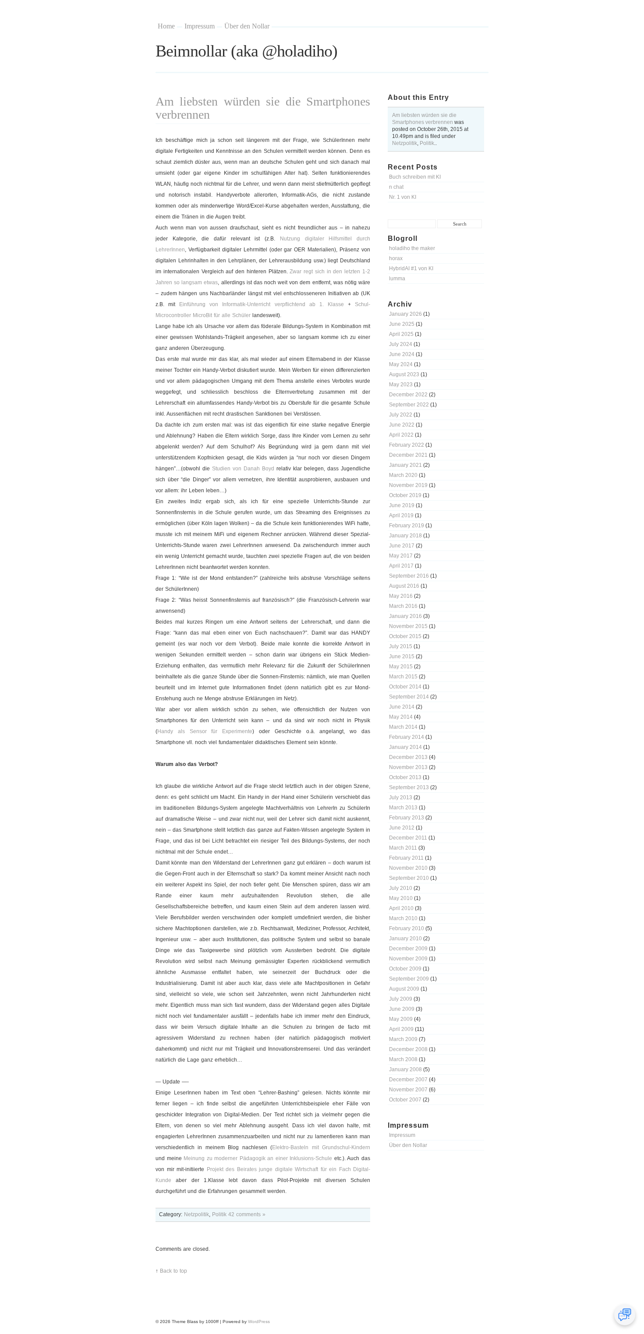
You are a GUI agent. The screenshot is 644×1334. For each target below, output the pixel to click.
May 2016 (401, 596)
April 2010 (401, 908)
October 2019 (405, 495)
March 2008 (403, 1059)
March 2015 (403, 677)
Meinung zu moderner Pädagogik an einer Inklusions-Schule (258, 1158)
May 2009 (401, 1019)
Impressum (199, 26)
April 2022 (401, 435)
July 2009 (400, 999)
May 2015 (401, 666)
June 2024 (401, 354)
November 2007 (408, 1090)
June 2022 (401, 425)
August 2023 (404, 374)
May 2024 (401, 364)
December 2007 (408, 1079)
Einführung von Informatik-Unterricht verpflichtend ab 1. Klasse (261, 304)
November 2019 (408, 485)
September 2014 (409, 697)
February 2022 (406, 445)
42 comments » (246, 1214)
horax (396, 258)
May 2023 (401, 384)
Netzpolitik (404, 143)
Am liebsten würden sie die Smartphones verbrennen (263, 108)
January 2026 (405, 314)
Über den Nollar (246, 26)
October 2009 (405, 969)
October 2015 (405, 636)
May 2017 (401, 556)
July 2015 (400, 646)
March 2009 (403, 1039)
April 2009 (401, 1029)
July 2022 (400, 415)
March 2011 (403, 848)
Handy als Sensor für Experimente (204, 731)
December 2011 (408, 838)
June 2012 (401, 828)
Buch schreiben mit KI (415, 177)
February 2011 (406, 858)
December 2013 (408, 757)
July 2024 (400, 344)
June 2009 (401, 1009)
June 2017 (401, 546)
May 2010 (401, 898)
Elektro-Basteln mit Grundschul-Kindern (321, 1147)
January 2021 (405, 465)
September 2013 (409, 787)
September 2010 (409, 878)
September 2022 (409, 405)
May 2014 (401, 717)
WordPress (259, 1321)
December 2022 (408, 395)
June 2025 (401, 324)
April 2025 (401, 334)
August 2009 (404, 989)
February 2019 (406, 525)
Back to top (173, 1271)
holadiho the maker (412, 248)
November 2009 (408, 959)
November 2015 (408, 626)
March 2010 (403, 918)
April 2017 (401, 566)
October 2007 (405, 1100)
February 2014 (406, 737)
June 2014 (401, 707)
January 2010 (405, 938)
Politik (427, 143)
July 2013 (400, 797)
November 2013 (408, 767)
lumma (397, 278)
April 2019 (401, 515)
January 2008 (405, 1069)
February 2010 (406, 928)
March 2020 (403, 475)
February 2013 (406, 818)
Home (166, 26)
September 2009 (409, 979)
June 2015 (401, 656)
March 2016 (403, 606)
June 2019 (401, 505)
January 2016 (405, 616)
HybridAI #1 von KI (411, 268)
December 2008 (408, 1049)
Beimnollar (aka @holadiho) (246, 51)
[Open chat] (624, 1314)
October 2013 (405, 777)
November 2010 (408, 868)
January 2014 (405, 747)
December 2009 (408, 949)
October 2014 (405, 687)
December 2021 (408, 455)
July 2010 (400, 888)
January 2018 (405, 536)
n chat (396, 187)
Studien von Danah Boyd (243, 469)
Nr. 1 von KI (402, 197)
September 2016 (409, 576)
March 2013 (403, 808)
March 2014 (403, 727)
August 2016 (404, 586)
